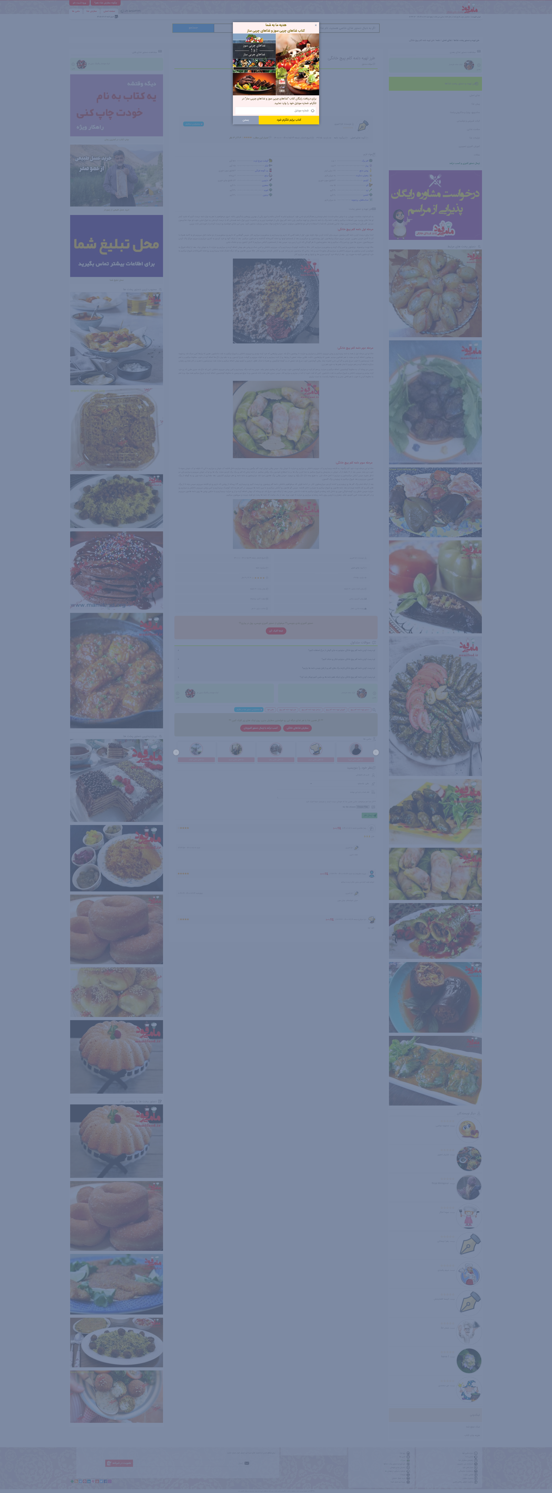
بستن (246, 120)
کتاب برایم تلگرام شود (289, 120)
